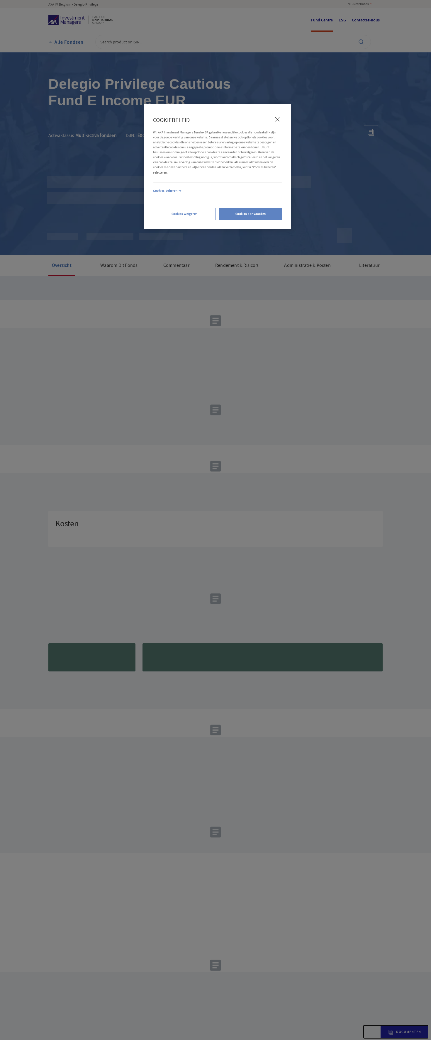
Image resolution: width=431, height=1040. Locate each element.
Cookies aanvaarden (250, 214)
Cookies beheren (165, 191)
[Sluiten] (277, 119)
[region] (217, 167)
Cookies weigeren (185, 214)
